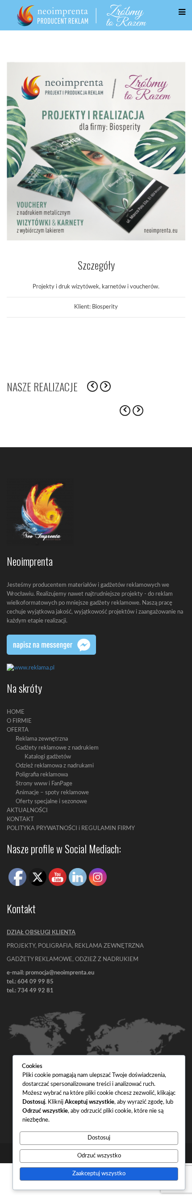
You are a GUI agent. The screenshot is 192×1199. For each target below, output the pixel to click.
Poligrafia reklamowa (42, 775)
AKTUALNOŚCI (27, 810)
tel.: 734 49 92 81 (30, 991)
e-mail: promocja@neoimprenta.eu (50, 973)
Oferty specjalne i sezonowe (51, 802)
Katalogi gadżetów (48, 757)
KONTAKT (20, 819)
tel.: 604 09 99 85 (30, 982)
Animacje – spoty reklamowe (52, 793)
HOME (16, 712)
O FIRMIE (19, 721)
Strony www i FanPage (44, 784)
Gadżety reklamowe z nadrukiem (57, 748)
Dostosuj (99, 1138)
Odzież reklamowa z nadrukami (55, 766)
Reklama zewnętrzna (42, 739)
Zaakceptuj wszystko (98, 1174)
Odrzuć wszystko (99, 1156)
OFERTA (18, 730)
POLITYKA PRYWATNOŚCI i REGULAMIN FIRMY (71, 828)
